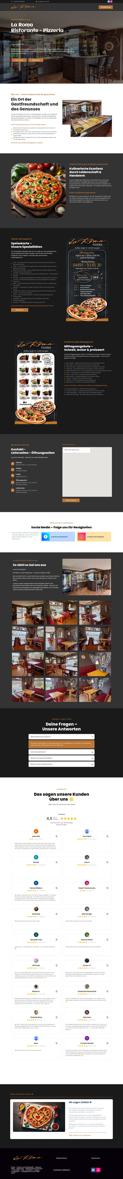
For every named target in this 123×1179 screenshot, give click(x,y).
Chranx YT (87, 965)
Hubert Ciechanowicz (87, 888)
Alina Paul (87, 1017)
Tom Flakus (86, 836)
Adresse (19, 462)
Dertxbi (36, 862)
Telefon (18, 468)
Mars (36, 1043)
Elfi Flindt (36, 965)
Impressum (95, 1158)
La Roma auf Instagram (95, 537)
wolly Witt (36, 836)
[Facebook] (109, 1)
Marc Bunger (87, 914)
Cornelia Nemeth (87, 1043)
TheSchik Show (36, 1017)
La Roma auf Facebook (59, 537)
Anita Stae (36, 914)
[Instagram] (111, 1)
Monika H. (36, 991)
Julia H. (87, 862)
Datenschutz (61, 1158)
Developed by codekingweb (61, 1170)
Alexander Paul (36, 940)
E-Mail (18, 474)
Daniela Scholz (87, 940)
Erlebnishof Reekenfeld (87, 991)
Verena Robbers (36, 888)
